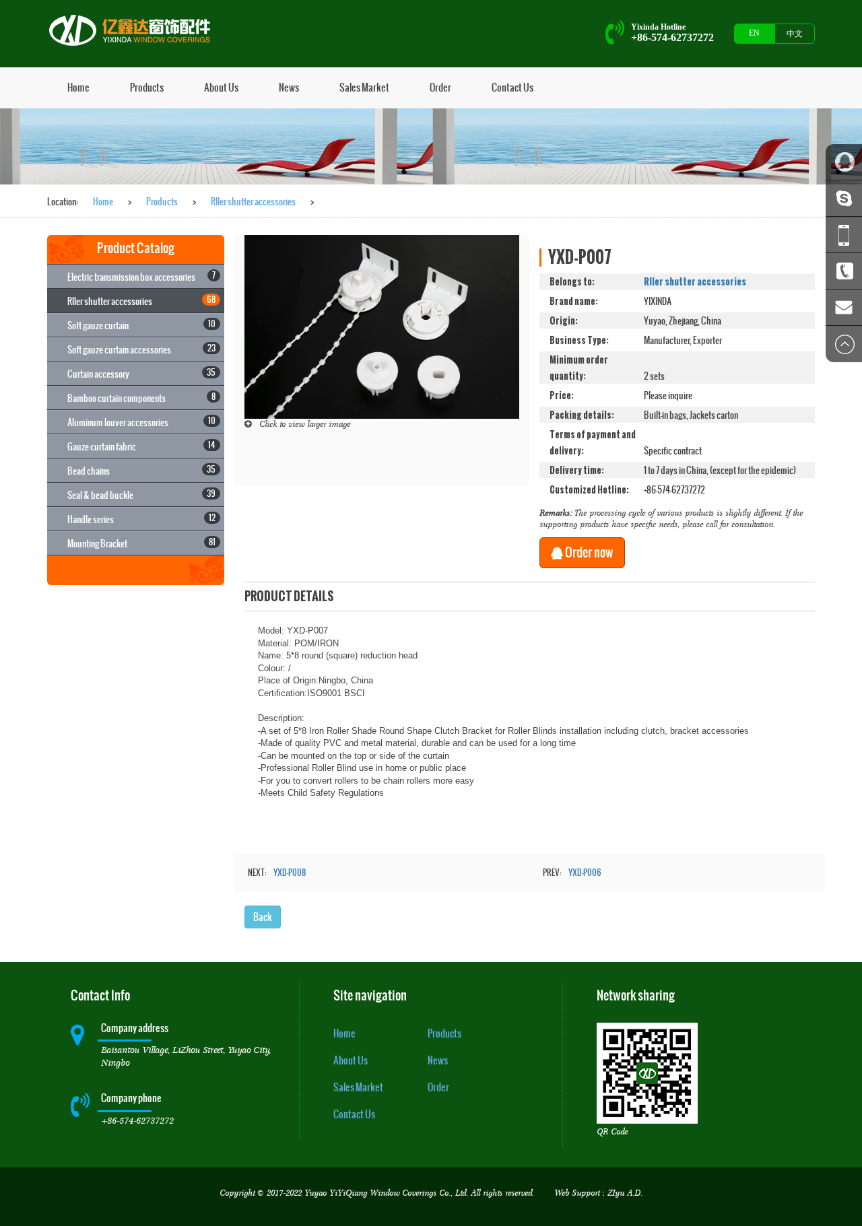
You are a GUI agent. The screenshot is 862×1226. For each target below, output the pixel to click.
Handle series (141, 519)
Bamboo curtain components (141, 397)
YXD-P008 (289, 872)
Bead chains (141, 470)
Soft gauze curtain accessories (141, 349)
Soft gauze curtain (141, 325)
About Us (221, 87)
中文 (795, 33)
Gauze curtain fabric (141, 446)
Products (147, 87)
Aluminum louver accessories (141, 422)
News (289, 87)
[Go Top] (844, 344)
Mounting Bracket (141, 543)
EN (754, 33)
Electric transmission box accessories (141, 276)
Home (78, 87)
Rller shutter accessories (253, 201)
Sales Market (364, 87)
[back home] (133, 30)
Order (440, 87)
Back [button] (262, 917)
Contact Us (512, 87)
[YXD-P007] (382, 326)
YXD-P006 (584, 872)
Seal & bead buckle (141, 494)
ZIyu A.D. (624, 1193)
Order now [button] (588, 552)
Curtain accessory (141, 373)
